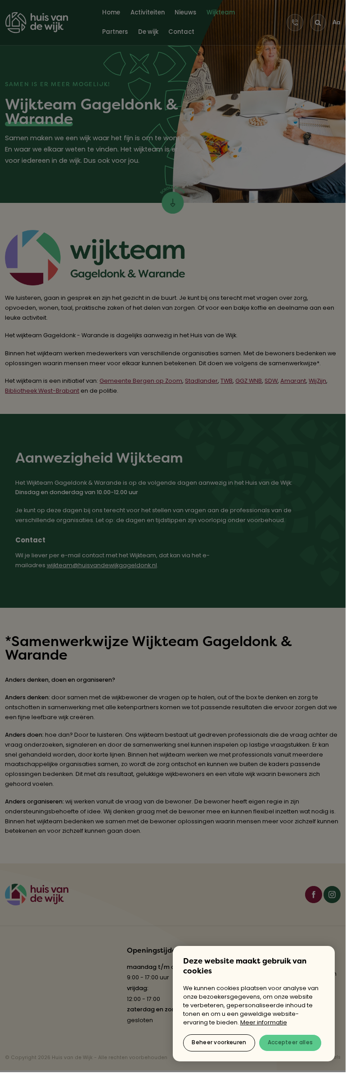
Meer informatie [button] (263, 1023)
